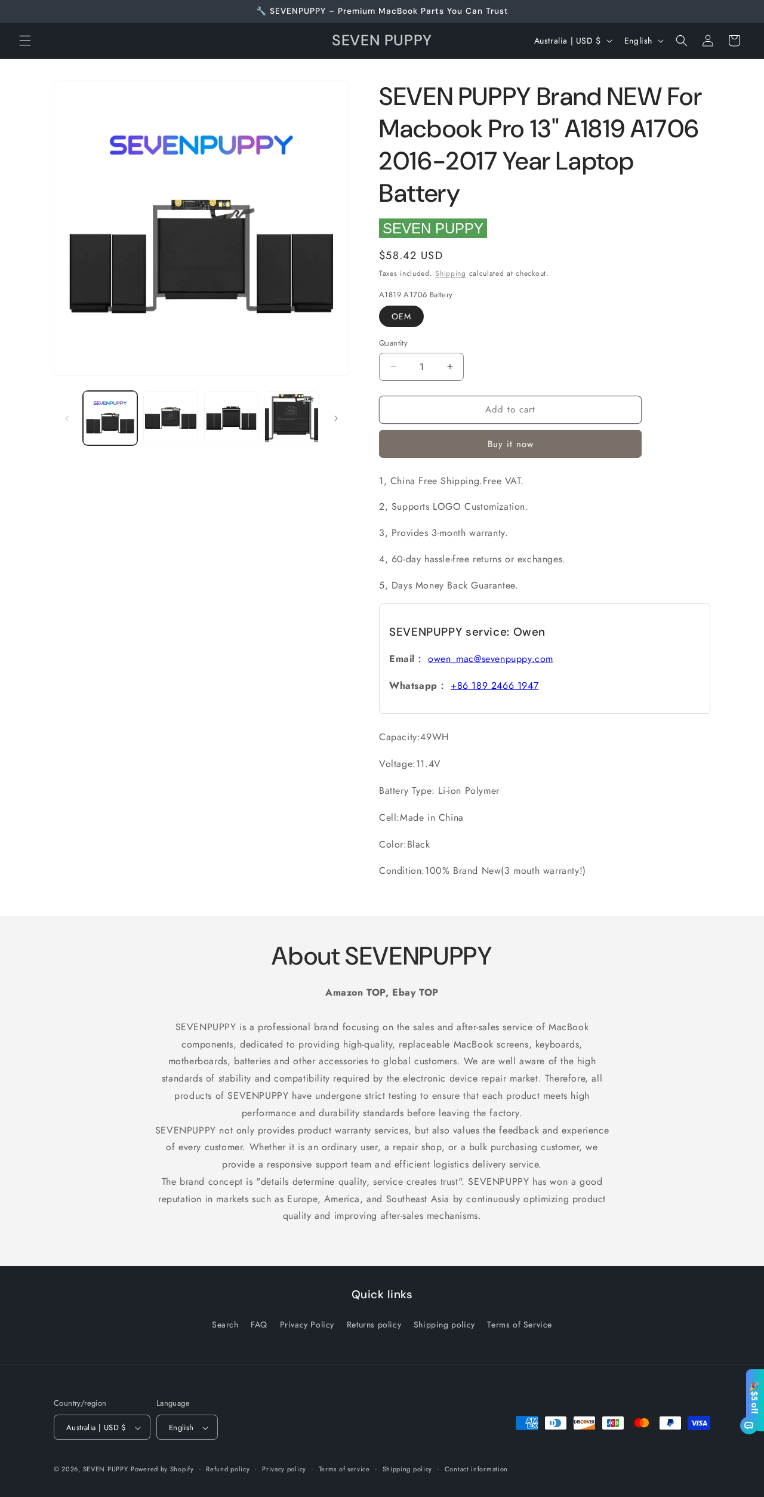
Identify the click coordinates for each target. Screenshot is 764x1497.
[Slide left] (67, 418)
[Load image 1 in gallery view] (110, 418)
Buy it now (511, 444)
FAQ (259, 1324)
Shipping (450, 273)
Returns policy (374, 1324)
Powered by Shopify (162, 1469)
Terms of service (344, 1469)
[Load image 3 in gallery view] (231, 418)
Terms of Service (519, 1324)
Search (225, 1324)
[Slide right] (336, 418)
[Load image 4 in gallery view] (291, 418)
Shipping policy (444, 1324)
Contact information (476, 1469)
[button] (25, 40)
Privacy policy (284, 1469)
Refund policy (227, 1469)
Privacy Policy (307, 1324)
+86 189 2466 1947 (494, 685)
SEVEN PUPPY (433, 228)
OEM (401, 316)
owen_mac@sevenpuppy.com (490, 659)
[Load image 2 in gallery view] (170, 418)
